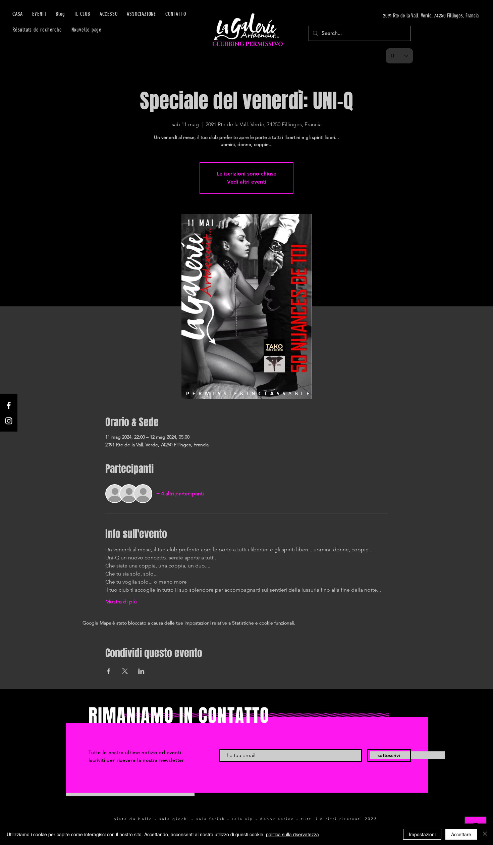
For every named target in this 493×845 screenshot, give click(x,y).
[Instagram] (8, 421)
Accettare (461, 834)
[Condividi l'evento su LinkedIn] (141, 671)
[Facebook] (8, 405)
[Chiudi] (485, 834)
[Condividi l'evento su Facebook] (108, 671)
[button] (108, 13)
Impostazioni (422, 834)
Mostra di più (121, 601)
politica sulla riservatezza (292, 834)
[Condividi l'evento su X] (125, 671)
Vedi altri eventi (246, 182)
